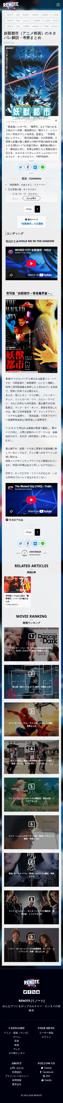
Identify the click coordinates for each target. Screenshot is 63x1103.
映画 (16, 1045)
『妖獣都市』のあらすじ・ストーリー (26, 184)
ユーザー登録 (46, 1032)
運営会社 (16, 1084)
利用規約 (16, 1072)
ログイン (46, 1036)
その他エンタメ (16, 1053)
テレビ (16, 1049)
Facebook (47, 1072)
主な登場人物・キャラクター (22, 189)
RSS (47, 1076)
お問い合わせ (17, 1068)
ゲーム (16, 1036)
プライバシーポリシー (16, 1076)
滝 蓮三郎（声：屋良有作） (25, 193)
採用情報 (16, 1080)
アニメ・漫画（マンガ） (17, 1032)
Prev (29, 209)
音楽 (16, 1040)
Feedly (48, 1080)
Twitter (48, 1068)
